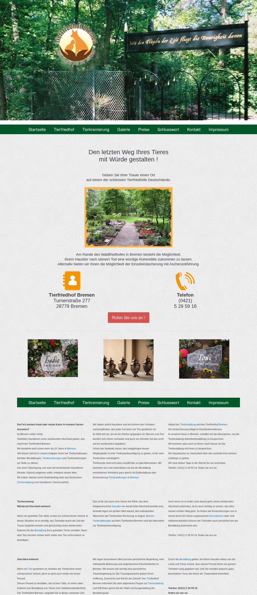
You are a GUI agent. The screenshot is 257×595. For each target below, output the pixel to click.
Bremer (150, 516)
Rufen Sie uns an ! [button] (128, 317)
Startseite (37, 129)
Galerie (123, 129)
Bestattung (41, 530)
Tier (30, 569)
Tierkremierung (95, 129)
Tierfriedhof (64, 129)
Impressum (219, 129)
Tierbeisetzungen (52, 458)
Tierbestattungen (118, 477)
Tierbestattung (26, 482)
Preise (143, 129)
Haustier (116, 506)
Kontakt (194, 129)
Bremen (71, 448)
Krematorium (216, 516)
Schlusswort (168, 129)
